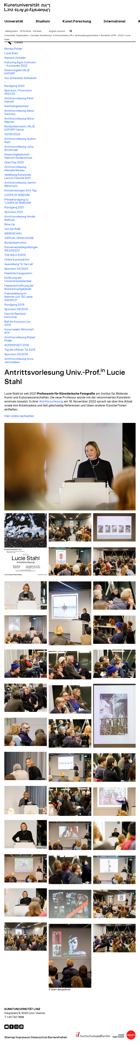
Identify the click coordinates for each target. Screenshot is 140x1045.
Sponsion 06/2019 (16, 309)
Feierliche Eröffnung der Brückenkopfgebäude (19, 287)
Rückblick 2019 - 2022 (112, 35)
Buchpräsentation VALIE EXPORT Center (19, 128)
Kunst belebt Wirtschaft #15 (19, 331)
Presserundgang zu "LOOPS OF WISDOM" (17, 201)
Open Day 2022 (14, 162)
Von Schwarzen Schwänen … (20, 80)
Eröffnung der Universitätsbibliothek (18, 280)
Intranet (37, 31)
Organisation (22, 35)
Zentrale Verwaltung (41, 35)
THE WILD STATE (15, 255)
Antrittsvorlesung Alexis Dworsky (19, 112)
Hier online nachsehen (19, 416)
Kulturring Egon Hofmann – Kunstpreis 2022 (20, 64)
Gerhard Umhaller (15, 58)
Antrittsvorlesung (51, 401)
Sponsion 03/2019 (16, 354)
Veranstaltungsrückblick (86, 35)
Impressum (22, 1037)
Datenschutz (39, 1037)
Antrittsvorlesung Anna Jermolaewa (18, 361)
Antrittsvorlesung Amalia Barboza (19, 218)
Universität (9, 35)
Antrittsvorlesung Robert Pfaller (19, 339)
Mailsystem (11, 31)
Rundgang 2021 (14, 207)
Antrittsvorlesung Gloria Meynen (19, 120)
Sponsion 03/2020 (16, 268)
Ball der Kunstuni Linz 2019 (17, 323)
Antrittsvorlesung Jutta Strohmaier (19, 148)
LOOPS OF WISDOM (17, 195)
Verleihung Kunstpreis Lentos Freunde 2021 (17, 176)
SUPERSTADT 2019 (16, 345)
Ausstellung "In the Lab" (19, 264)
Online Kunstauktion (17, 259)
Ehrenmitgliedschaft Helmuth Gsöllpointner (18, 156)
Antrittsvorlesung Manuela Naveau (15, 169)
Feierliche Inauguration (18, 273)
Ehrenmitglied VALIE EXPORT (17, 72)
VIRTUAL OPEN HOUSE (19, 238)
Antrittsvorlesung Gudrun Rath (20, 141)
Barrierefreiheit (57, 1037)
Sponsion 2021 (13, 212)
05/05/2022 (12, 134)
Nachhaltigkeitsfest (16, 106)
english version (57, 31)
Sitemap (9, 1037)
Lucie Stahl (11, 53)
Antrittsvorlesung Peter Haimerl (19, 100)
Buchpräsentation (15, 242)
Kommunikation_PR (62, 35)
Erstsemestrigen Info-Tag (20, 190)
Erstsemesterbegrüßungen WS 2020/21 (21, 249)
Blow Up (9, 224)
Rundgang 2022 (14, 86)
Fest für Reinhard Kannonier (15, 316)
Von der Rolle (12, 229)
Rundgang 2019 (14, 304)
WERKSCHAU (13, 233)
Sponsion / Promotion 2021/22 (18, 92)
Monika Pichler (13, 48)
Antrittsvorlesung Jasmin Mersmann (20, 184)
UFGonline (25, 31)
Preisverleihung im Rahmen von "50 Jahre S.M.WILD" (18, 297)
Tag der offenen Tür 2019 (19, 349)
